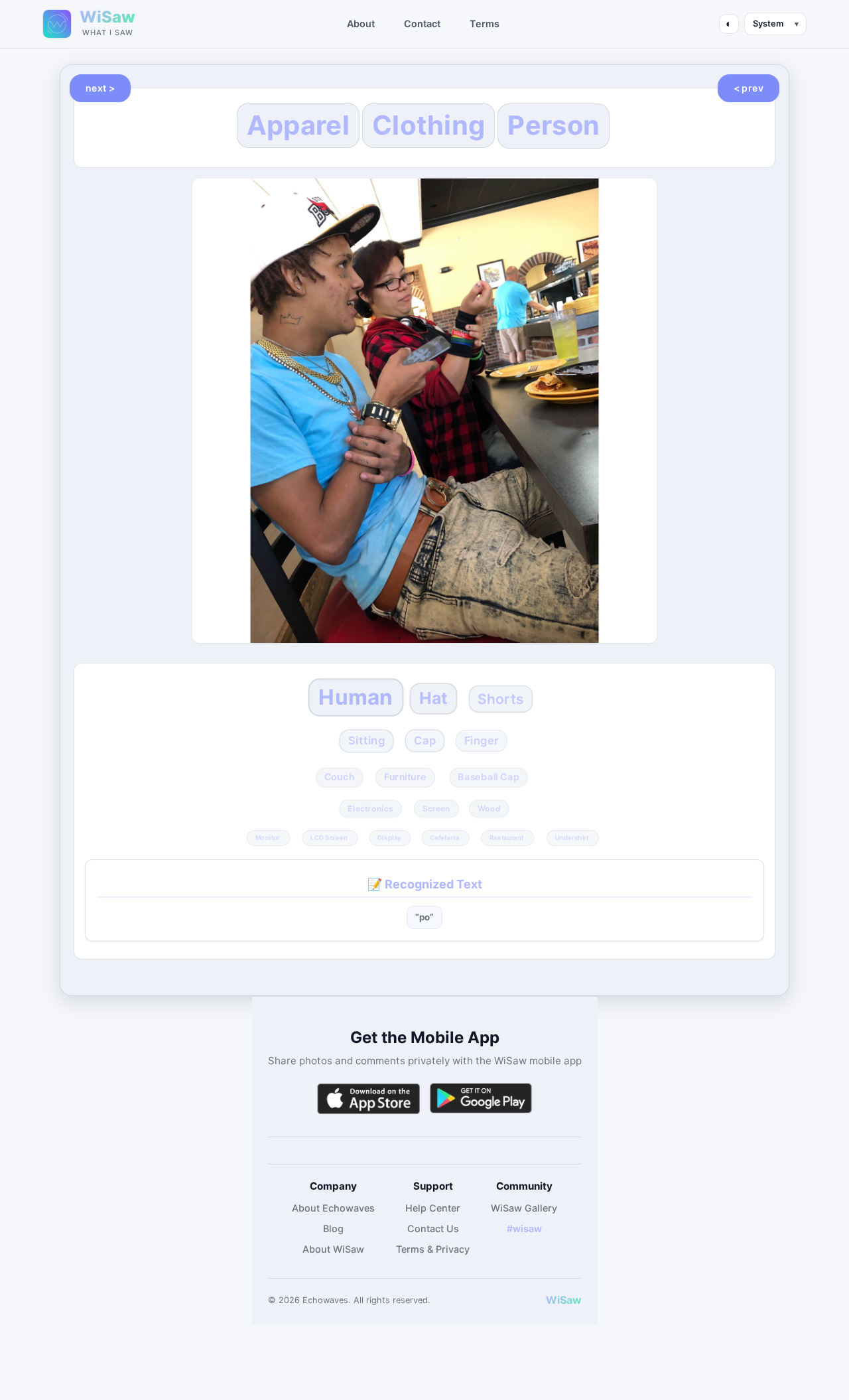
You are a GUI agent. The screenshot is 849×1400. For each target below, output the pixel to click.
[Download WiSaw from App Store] (368, 1098)
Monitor (267, 837)
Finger (481, 740)
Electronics (370, 808)
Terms (484, 23)
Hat (433, 698)
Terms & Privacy (433, 1249)
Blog (333, 1228)
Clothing (428, 125)
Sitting (366, 740)
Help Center (432, 1208)
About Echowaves (333, 1208)
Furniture (404, 776)
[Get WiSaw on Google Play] (481, 1098)
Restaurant (507, 837)
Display (389, 837)
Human (356, 697)
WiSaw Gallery (524, 1208)
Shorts (501, 698)
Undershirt (571, 837)
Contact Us (433, 1228)
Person (553, 125)
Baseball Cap (488, 776)
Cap (425, 740)
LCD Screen (329, 837)
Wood (489, 808)
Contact (422, 23)
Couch (339, 776)
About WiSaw (333, 1249)
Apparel (298, 125)
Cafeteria (444, 837)
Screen (436, 808)
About (361, 23)
